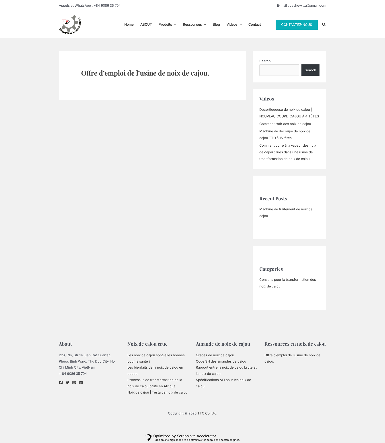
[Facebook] (61, 382)
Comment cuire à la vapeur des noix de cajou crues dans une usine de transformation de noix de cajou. (287, 152)
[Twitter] (68, 382)
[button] (174, 24)
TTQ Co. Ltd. (207, 413)
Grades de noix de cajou (215, 355)
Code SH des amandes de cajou (221, 361)
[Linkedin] (81, 382)
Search (265, 61)
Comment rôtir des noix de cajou (285, 124)
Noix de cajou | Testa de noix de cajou (157, 392)
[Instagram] (74, 382)
